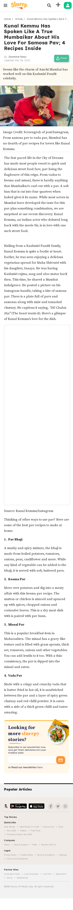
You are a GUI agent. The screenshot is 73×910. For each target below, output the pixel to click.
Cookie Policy (27, 855)
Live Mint (47, 874)
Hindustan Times (12, 874)
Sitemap (63, 855)
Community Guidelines (17, 858)
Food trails (36, 830)
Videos (23, 830)
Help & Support (21, 844)
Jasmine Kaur (17, 56)
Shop (60, 826)
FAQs (34, 844)
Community (48, 826)
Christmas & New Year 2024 (19, 834)
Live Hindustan (31, 874)
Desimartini (61, 874)
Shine (9, 877)
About (7, 844)
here (40, 767)
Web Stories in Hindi (29, 826)
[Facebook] (51, 806)
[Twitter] (58, 806)
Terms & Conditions (46, 855)
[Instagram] (65, 806)
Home (7, 18)
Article (19, 18)
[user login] (68, 5)
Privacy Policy (10, 855)
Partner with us (48, 844)
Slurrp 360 (11, 830)
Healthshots (22, 877)
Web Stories (9, 826)
